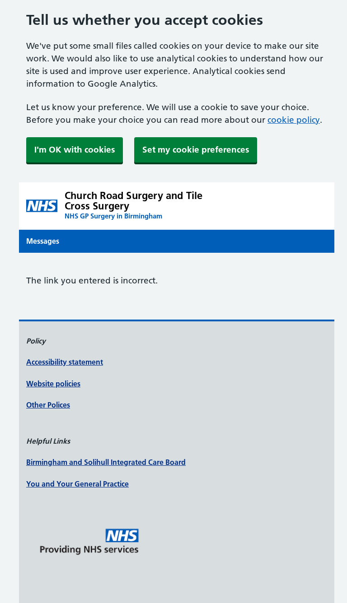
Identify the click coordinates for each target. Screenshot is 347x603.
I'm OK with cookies (74, 149)
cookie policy (293, 120)
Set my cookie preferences (195, 149)
